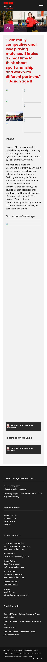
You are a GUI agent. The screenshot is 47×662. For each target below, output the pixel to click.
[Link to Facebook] (38, 658)
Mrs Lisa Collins (10, 584)
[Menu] (40, 5)
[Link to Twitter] (34, 658)
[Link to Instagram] (41, 658)
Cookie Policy (8, 653)
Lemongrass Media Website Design (21, 656)
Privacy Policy (33, 650)
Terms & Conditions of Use (24, 653)
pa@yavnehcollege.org (14, 549)
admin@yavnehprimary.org (16, 595)
